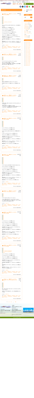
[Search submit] (31, 17)
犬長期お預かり (9, 46)
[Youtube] (27, 6)
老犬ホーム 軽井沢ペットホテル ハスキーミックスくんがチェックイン (10, 280)
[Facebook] (20, 6)
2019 (28, 51)
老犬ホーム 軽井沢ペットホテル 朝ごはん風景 (10, 119)
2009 (28, 64)
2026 (28, 42)
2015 (28, 56)
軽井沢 (19, 47)
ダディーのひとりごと (28, 33)
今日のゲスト (7, 66)
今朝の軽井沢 (26, 26)
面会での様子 (26, 31)
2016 (28, 55)
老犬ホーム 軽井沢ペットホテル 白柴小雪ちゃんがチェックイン (10, 76)
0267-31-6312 (2, 313)
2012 (28, 60)
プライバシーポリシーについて (17, 315)
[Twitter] (25, 6)
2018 (28, 52)
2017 (28, 53)
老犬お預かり (13, 46)
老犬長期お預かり (15, 47)
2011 (28, 61)
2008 (28, 65)
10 (15, 301)
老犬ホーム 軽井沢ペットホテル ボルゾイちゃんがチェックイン (10, 96)
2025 (28, 43)
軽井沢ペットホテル (4, 48)
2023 (28, 46)
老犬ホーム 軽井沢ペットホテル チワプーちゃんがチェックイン (10, 191)
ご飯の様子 (7, 45)
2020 (28, 50)
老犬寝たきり (5, 47)
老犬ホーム (17, 46)
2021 (28, 48)
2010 (28, 62)
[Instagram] (23, 6)
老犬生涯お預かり (10, 47)
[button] (33, 6)
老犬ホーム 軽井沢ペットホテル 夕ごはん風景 (10, 14)
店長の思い (26, 35)
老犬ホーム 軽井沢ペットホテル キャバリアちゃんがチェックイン (10, 55)
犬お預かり (5, 46)
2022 (28, 47)
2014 (28, 57)
